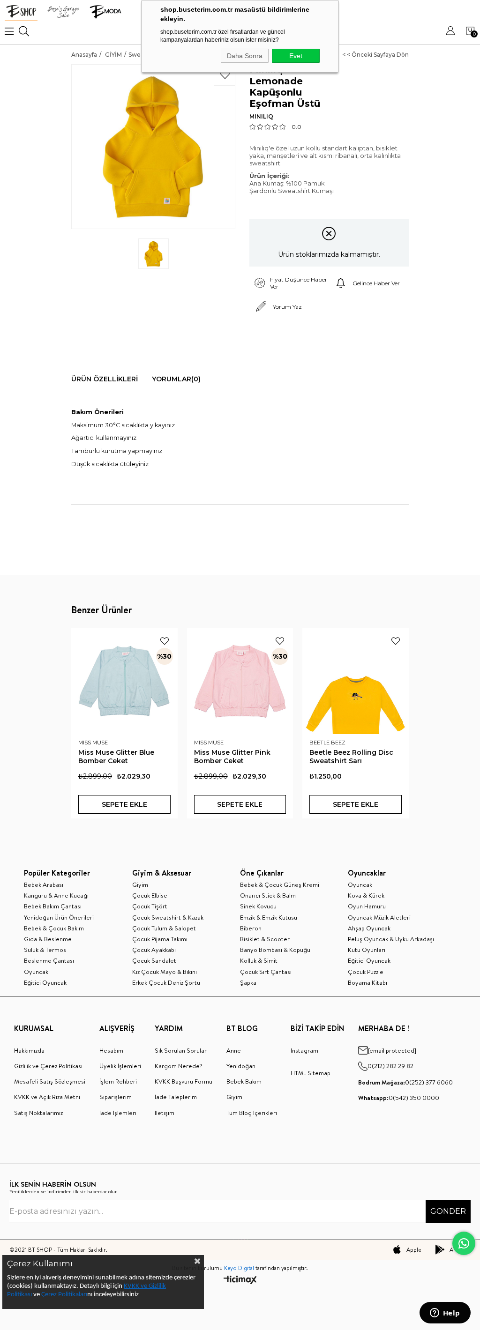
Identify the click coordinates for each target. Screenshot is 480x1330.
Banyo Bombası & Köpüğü (275, 949)
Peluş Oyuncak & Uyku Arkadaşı (391, 939)
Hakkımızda (29, 1050)
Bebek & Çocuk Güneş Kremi (279, 884)
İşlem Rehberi (118, 1081)
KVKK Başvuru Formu (183, 1081)
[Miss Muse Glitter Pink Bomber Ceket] (240, 681)
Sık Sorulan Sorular (181, 1050)
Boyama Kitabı (367, 982)
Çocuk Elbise (149, 895)
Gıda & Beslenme (48, 939)
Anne (233, 1050)
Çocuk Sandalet (154, 960)
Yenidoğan (240, 1066)
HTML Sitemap (310, 1073)
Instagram (304, 1050)
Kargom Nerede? (178, 1066)
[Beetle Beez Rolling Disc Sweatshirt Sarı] (355, 681)
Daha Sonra (244, 55)
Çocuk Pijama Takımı (160, 939)
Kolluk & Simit (259, 960)
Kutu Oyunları (366, 949)
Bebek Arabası (43, 884)
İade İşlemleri (117, 1112)
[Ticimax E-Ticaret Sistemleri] (240, 1280)
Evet (295, 55)
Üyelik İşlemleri (120, 1066)
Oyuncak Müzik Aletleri (379, 917)
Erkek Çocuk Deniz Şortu (166, 982)
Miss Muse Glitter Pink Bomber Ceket (232, 756)
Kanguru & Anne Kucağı (56, 895)
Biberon (251, 928)
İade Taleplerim (176, 1096)
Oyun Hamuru (367, 906)
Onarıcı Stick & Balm (268, 895)
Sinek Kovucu (258, 906)
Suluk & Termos (45, 949)
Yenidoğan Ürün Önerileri (59, 917)
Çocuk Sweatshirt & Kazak (167, 917)
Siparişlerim (115, 1096)
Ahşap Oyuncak (369, 928)
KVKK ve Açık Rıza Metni (47, 1096)
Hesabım (111, 1050)
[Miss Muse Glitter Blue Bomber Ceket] (124, 681)
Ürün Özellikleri (104, 379)
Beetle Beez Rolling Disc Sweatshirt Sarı (351, 756)
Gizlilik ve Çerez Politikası (48, 1066)
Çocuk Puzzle (365, 971)
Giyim (140, 884)
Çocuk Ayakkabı (154, 949)
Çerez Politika (60, 1294)
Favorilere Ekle (164, 640)
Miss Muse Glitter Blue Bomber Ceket (116, 756)
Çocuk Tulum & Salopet (164, 928)
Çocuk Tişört (149, 906)
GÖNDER (448, 1211)
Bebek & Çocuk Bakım (54, 928)
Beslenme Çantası (49, 960)
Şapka (248, 982)
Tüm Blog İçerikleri (251, 1112)
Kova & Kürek (366, 895)
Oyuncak (36, 971)
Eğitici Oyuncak (45, 982)
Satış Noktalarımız (38, 1112)
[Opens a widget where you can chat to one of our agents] (445, 1313)
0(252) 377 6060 (405, 1082)
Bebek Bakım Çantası (53, 906)
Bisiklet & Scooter (265, 939)
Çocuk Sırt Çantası (266, 971)
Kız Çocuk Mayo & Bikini (164, 971)
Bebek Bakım (244, 1081)
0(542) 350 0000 (398, 1097)
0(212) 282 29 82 (390, 1066)
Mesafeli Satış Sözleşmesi (49, 1081)
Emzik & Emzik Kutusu (268, 917)
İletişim (164, 1112)
